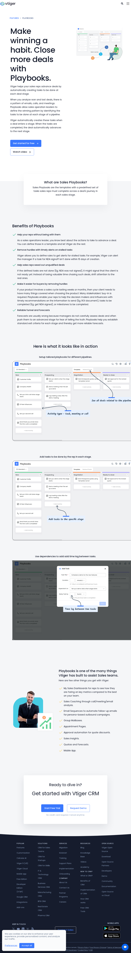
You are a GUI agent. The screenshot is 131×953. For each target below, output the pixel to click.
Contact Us (64, 887)
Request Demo (78, 808)
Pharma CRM (43, 915)
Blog (82, 847)
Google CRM (22, 897)
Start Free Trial (52, 808)
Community (107, 881)
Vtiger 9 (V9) (22, 863)
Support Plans (65, 863)
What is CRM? (86, 875)
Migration (63, 847)
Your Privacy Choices (98, 947)
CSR (91, 950)
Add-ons (20, 907)
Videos (83, 862)
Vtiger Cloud (22, 868)
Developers (107, 871)
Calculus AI (21, 858)
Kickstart (63, 853)
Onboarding (64, 874)
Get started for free (24, 143)
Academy (84, 867)
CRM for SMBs (44, 865)
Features (14, 18)
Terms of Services (114, 947)
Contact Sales (65, 929)
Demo (104, 876)
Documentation (109, 886)
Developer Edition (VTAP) (21, 888)
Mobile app (21, 874)
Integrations (22, 902)
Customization (23, 853)
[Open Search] (122, 3)
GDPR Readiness (70, 950)
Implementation (66, 868)
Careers (62, 902)
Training (62, 858)
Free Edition (22, 879)
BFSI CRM (42, 901)
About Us (63, 882)
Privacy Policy (83, 947)
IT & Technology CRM (43, 874)
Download (106, 856)
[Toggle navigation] (128, 3)
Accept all (27, 945)
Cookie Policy (83, 950)
